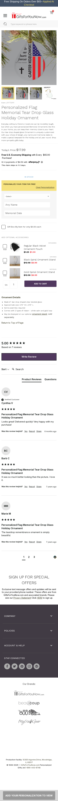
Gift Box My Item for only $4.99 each (24, 227)
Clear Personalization (45, 187)
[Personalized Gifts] (28, 14)
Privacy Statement (22, 598)
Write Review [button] (29, 356)
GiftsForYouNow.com (30, 765)
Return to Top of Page (12, 323)
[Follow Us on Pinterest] (22, 666)
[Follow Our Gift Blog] (37, 666)
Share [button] (38, 431)
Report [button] (32, 431)
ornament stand (39, 314)
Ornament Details (11, 297)
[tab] (31, 380)
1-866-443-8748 (32, 768)
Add (5, 249)
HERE (39, 598)
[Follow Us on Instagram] (29, 666)
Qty (6, 285)
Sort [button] (4, 369)
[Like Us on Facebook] (7, 666)
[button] (23, 557)
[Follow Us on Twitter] (15, 666)
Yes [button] (26, 431)
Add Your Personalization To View (29, 795)
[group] (29, 343)
